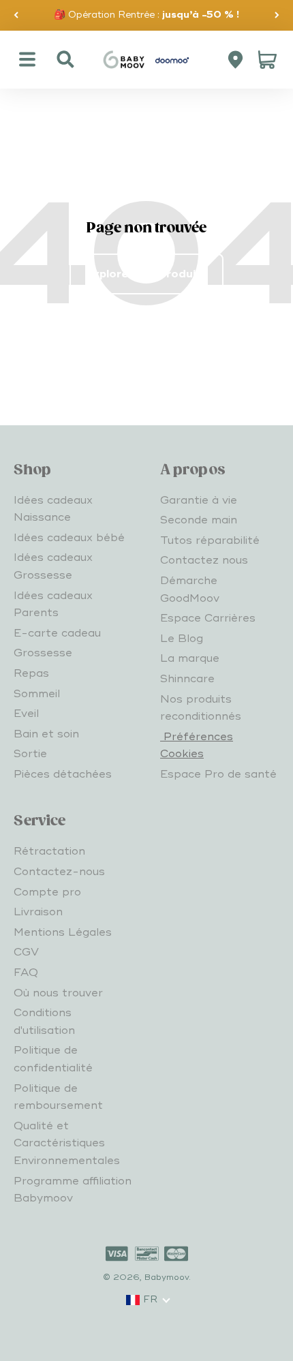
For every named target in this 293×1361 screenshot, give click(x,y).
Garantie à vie (198, 500)
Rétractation (49, 851)
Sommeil (37, 694)
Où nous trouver (58, 993)
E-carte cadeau (57, 633)
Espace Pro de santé (218, 774)
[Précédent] (16, 15)
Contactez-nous (59, 871)
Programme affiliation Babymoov (73, 1190)
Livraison (38, 912)
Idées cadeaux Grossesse (53, 566)
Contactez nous (204, 560)
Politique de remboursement (58, 1097)
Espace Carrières (208, 618)
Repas (31, 673)
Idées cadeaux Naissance (53, 509)
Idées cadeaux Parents (53, 604)
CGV (26, 952)
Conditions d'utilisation (44, 1021)
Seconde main (198, 520)
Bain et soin (46, 734)
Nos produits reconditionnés (200, 708)
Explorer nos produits (146, 274)
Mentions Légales (63, 932)
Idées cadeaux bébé (69, 538)
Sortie (30, 754)
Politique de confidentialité (53, 1059)
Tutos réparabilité (210, 540)
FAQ (26, 972)
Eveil (26, 713)
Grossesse (43, 653)
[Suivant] (277, 15)
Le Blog (181, 638)
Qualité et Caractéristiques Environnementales (67, 1143)
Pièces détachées (63, 774)
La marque (189, 658)
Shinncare (187, 679)
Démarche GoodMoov (189, 589)
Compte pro (47, 892)
